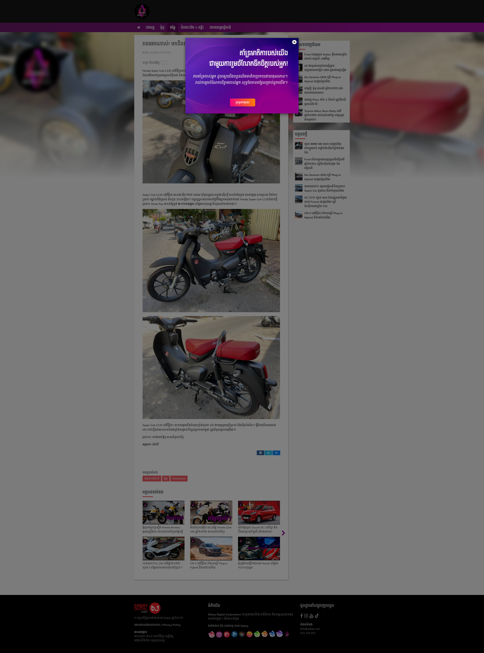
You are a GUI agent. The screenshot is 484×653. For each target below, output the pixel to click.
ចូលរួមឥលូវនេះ (243, 102)
